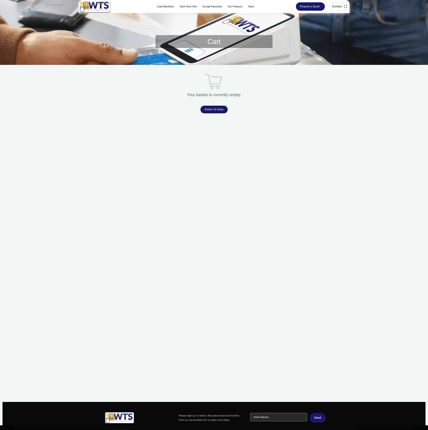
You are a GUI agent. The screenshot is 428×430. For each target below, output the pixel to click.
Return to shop (214, 109)
